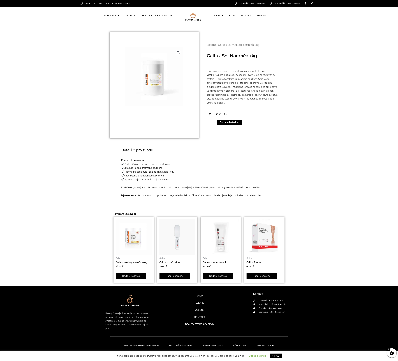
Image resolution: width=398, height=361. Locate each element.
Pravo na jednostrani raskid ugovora (141, 346)
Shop (217, 15)
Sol (229, 44)
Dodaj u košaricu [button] (131, 276)
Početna (211, 44)
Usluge (199, 310)
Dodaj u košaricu (229, 122)
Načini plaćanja (240, 346)
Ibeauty (261, 15)
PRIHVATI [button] (276, 356)
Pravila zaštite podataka (180, 346)
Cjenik (200, 302)
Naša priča (110, 15)
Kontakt (246, 15)
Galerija (131, 15)
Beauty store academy (199, 324)
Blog (232, 15)
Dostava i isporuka (265, 346)
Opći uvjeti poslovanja (212, 346)
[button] (178, 52)
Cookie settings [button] (257, 355)
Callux (221, 44)
